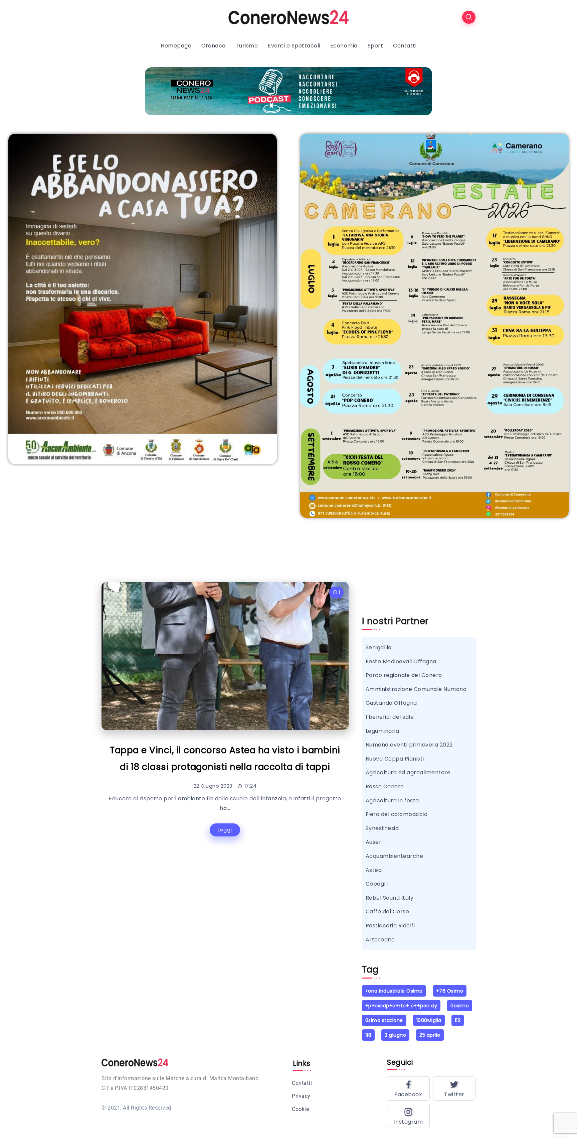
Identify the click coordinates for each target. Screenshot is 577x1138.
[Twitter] (454, 1088)
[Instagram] (408, 1116)
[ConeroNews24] (288, 17)
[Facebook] (408, 1088)
